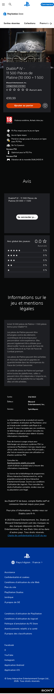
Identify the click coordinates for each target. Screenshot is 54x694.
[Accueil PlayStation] (27, 4)
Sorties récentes (12, 23)
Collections (29, 23)
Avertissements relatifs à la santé (21, 463)
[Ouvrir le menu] (3, 4)
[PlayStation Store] (14, 13)
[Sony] (47, 692)
